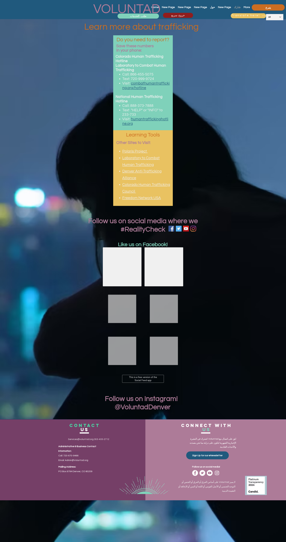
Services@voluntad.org (81, 439)
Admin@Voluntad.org (76, 460)
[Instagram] (193, 229)
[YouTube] (186, 229)
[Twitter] (179, 229)
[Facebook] (171, 229)
